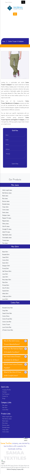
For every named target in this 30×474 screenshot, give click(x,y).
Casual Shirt (5, 257)
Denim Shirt (5, 263)
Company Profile (6, 390)
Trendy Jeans (5, 240)
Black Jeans (5, 196)
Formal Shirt (5, 268)
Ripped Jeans (5, 221)
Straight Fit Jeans (6, 229)
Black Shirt (5, 252)
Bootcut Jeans (5, 201)
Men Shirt (15, 246)
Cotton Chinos (5, 316)
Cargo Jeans (5, 207)
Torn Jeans (5, 243)
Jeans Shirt (5, 277)
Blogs (3, 398)
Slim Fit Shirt (5, 288)
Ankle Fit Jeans (6, 232)
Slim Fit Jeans (5, 226)
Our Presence (5, 394)
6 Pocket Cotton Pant (7, 330)
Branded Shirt (5, 254)
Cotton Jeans (5, 209)
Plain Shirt (5, 282)
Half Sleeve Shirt (6, 271)
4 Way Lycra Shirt (6, 296)
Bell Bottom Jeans (7, 193)
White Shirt (5, 293)
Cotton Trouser (6, 324)
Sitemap (4, 392)
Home (3, 41)
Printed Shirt (5, 285)
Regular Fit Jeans (6, 218)
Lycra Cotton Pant (6, 327)
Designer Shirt (6, 265)
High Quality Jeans (7, 235)
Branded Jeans (6, 204)
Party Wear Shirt (6, 279)
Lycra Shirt (5, 299)
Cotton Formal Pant (7, 319)
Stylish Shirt (5, 291)
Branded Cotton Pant (7, 308)
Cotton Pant (15, 302)
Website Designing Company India (15, 469)
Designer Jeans (6, 215)
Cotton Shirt (5, 260)
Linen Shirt (5, 274)
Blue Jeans (5, 198)
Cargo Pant (5, 310)
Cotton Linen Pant (6, 321)
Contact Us (5, 396)
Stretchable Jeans (7, 237)
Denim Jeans (5, 212)
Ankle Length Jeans (7, 190)
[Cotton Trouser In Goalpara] (15, 65)
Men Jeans (15, 184)
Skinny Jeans (5, 223)
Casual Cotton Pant (7, 313)
